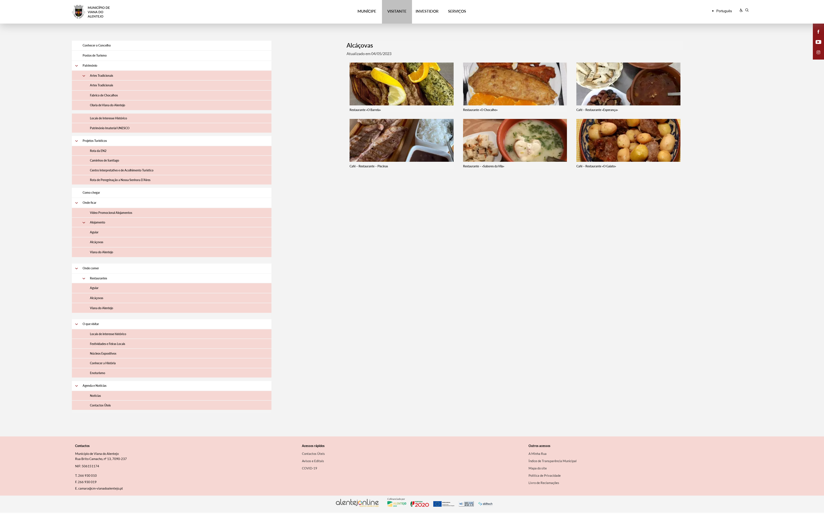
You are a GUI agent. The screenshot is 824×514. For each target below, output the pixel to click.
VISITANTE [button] (396, 11)
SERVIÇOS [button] (457, 11)
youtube (815, 46)
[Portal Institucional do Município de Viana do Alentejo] (157, 12)
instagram (815, 56)
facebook (815, 36)
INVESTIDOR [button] (427, 11)
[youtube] (818, 41)
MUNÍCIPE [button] (366, 11)
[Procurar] (747, 10)
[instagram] (818, 51)
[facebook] (818, 31)
